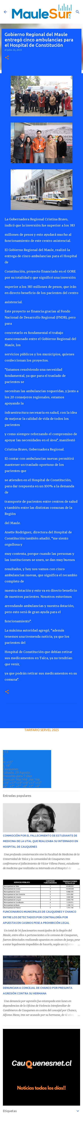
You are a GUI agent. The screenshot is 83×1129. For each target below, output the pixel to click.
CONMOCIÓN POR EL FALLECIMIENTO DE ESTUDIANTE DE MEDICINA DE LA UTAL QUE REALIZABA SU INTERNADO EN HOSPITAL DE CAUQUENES (40, 841)
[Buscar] (77, 11)
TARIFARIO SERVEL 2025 (41, 730)
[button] (7, 57)
